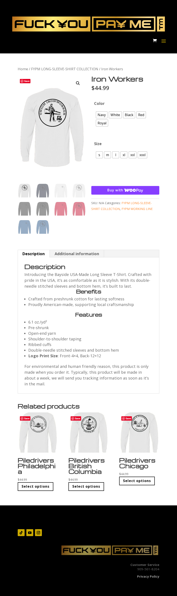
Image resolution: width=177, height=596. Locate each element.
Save (27, 81)
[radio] (101, 115)
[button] (78, 83)
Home (23, 68)
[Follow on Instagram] (38, 532)
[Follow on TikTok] (21, 532)
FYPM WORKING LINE (137, 209)
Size (98, 143)
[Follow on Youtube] (29, 532)
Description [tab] (33, 253)
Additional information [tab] (77, 253)
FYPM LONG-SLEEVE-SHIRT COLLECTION (64, 68)
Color (99, 103)
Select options (35, 486)
